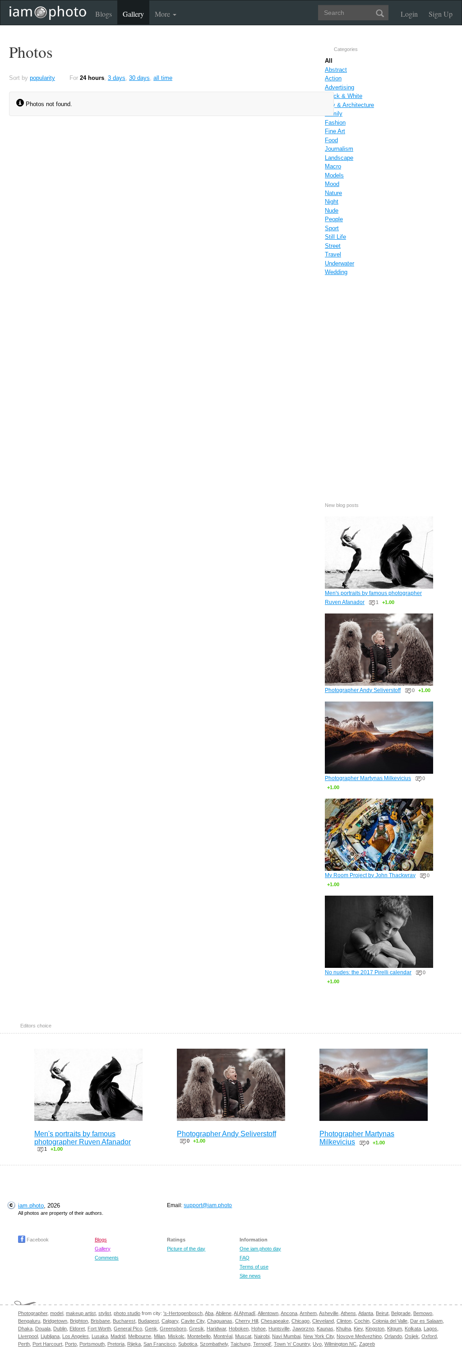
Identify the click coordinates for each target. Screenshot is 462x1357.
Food (331, 140)
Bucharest (124, 1321)
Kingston (374, 1328)
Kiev (358, 1328)
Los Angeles (75, 1336)
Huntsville (279, 1328)
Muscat (243, 1336)
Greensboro (173, 1328)
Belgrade (401, 1313)
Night (331, 201)
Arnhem (308, 1313)
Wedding (336, 272)
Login (409, 14)
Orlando (393, 1336)
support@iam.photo (208, 1205)
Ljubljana (50, 1336)
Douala (43, 1328)
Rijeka (134, 1344)
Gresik (196, 1328)
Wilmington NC (340, 1344)
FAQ (244, 1257)
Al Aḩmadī (244, 1313)
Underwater (339, 263)
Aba (209, 1313)
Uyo (317, 1344)
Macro (333, 166)
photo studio (127, 1313)
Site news (250, 1275)
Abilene (223, 1313)
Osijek (412, 1336)
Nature (333, 193)
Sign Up (441, 14)
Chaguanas (219, 1321)
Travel (333, 254)
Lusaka (100, 1336)
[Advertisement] (379, 379)
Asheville (328, 1313)
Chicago (300, 1321)
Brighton (79, 1321)
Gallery (133, 14)
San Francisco (159, 1344)
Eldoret (77, 1328)
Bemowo (422, 1313)
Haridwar (216, 1328)
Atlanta (365, 1313)
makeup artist (81, 1313)
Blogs (103, 14)
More (163, 14)
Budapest (148, 1321)
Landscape (339, 157)
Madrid (118, 1336)
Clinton (344, 1321)
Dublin (60, 1328)
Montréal (222, 1336)
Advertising (339, 87)
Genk (151, 1328)
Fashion (335, 122)
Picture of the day (186, 1248)
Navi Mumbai (286, 1336)
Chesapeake (275, 1321)
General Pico (128, 1328)
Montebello (199, 1336)
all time (162, 77)
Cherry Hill (246, 1321)
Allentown (268, 1313)
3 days (116, 77)
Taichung (240, 1344)
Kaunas (325, 1328)
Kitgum (394, 1328)
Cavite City (192, 1321)
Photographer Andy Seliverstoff (363, 690)
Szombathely (214, 1344)
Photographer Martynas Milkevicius (368, 778)
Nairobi (261, 1336)
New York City (318, 1336)
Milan (159, 1336)
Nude (331, 210)
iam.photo (31, 1205)
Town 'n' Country (292, 1344)
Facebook (37, 1239)
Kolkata (413, 1328)
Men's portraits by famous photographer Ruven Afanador (82, 1138)
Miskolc (176, 1336)
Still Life (335, 236)
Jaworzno (303, 1328)
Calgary (170, 1321)
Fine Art (335, 131)
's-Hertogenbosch (183, 1313)
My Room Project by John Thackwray (370, 875)
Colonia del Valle (389, 1321)
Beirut (382, 1313)
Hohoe (258, 1328)
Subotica (187, 1344)
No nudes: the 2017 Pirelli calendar (368, 972)
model (56, 1313)
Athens (348, 1313)
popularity (42, 77)
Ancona (289, 1313)
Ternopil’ (262, 1344)
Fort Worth (99, 1328)
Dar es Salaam (426, 1321)
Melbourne (139, 1336)
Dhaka (25, 1328)
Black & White (343, 96)
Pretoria (116, 1344)
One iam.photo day (260, 1248)
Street (333, 245)
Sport (332, 228)
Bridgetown (55, 1321)
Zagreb (367, 1344)
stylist (104, 1313)
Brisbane (100, 1321)
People (334, 219)
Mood (332, 184)
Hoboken (239, 1328)
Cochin (362, 1321)
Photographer (32, 1313)
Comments (107, 1257)
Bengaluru (29, 1321)
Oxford (429, 1336)
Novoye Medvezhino (359, 1336)
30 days (139, 77)
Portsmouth (92, 1344)
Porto (71, 1344)
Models (334, 175)
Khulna (343, 1328)
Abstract (336, 69)
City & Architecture (349, 105)
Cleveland (323, 1321)
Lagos (430, 1328)
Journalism (339, 148)
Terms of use (254, 1266)
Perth (24, 1344)
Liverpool (28, 1336)
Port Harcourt (47, 1344)
